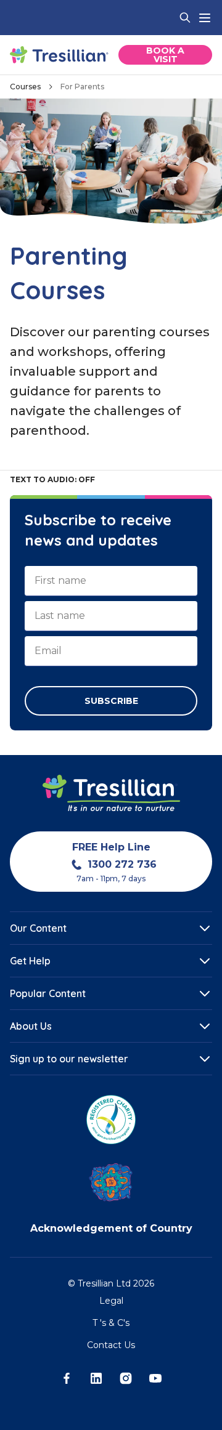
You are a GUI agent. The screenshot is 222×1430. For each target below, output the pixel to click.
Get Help (30, 961)
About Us (31, 1026)
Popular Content (48, 993)
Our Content (38, 928)
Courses (25, 86)
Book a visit (165, 55)
